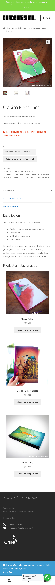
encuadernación (16, 177)
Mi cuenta (9, 580)
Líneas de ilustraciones (21, 28)
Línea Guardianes (39, 28)
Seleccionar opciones (27, 330)
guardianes (29, 177)
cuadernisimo (36, 174)
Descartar (7, 571)
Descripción (8, 190)
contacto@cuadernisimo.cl (20, 527)
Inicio (8, 28)
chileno (27, 174)
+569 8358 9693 (15, 524)
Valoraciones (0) (10, 206)
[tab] (27, 191)
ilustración (39, 177)
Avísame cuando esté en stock (20, 159)
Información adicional (13, 198)
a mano (14, 174)
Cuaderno (47, 174)
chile (21, 174)
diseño (6, 177)
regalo (47, 177)
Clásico (16, 171)
